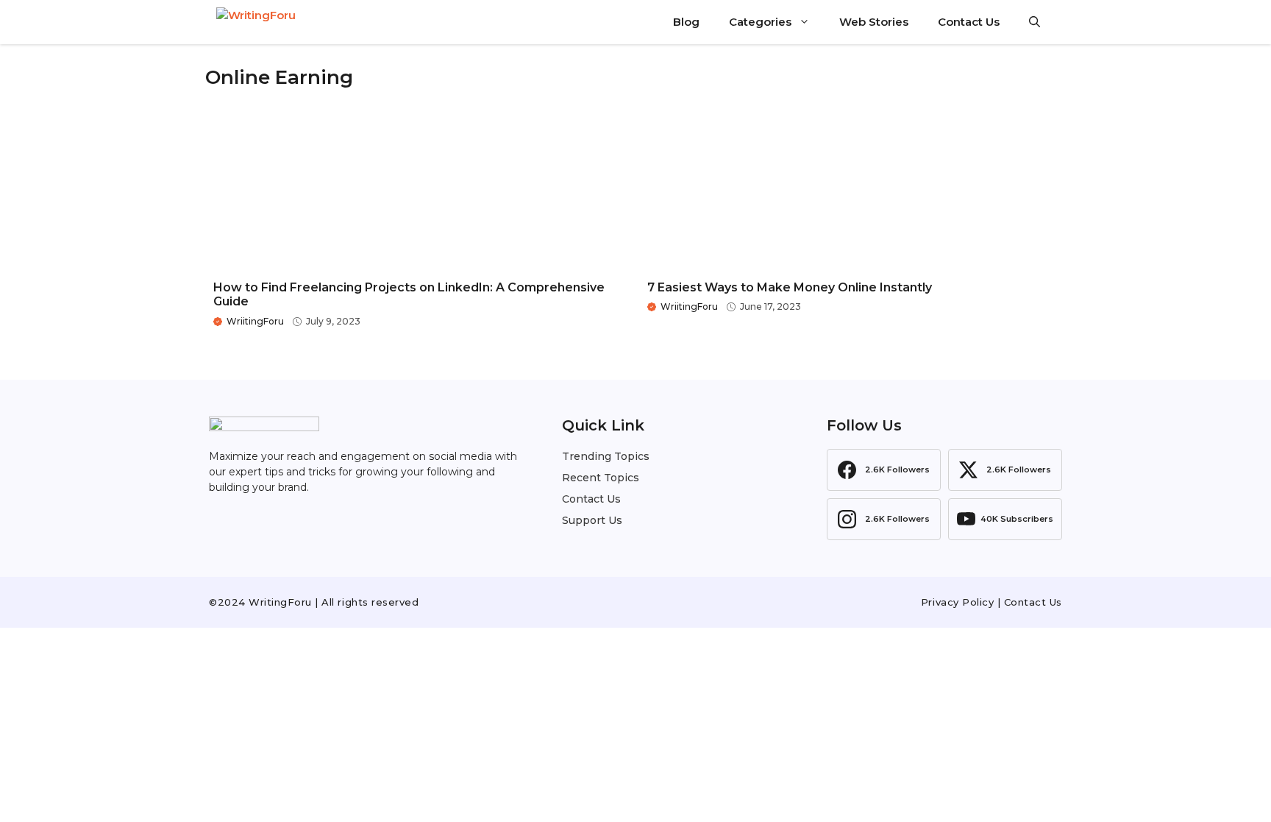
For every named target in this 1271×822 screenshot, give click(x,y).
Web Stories (873, 22)
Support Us (592, 520)
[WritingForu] (289, 22)
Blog (686, 22)
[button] (1034, 22)
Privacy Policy (957, 602)
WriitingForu (255, 321)
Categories (760, 22)
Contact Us (969, 22)
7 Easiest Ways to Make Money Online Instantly (789, 287)
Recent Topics (600, 477)
